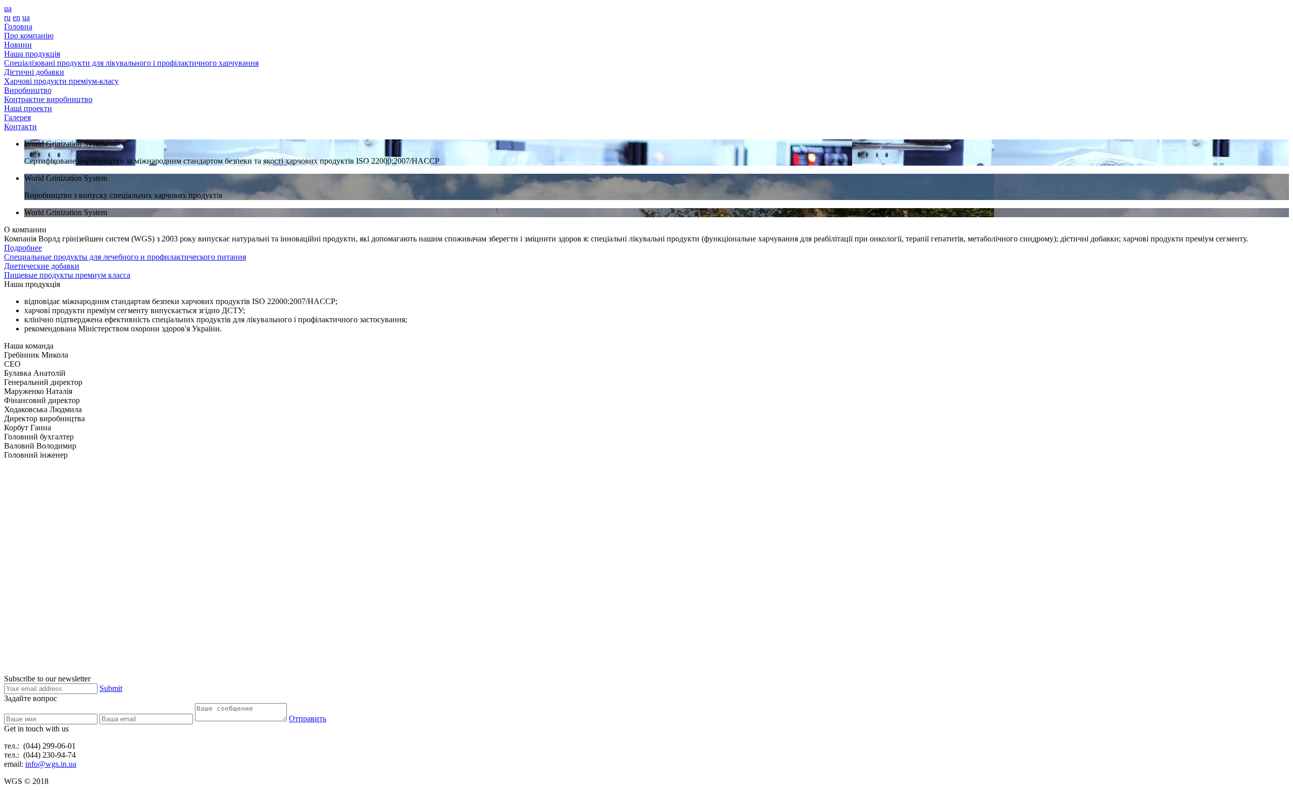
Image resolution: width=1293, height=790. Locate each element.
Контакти (20, 126)
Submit (111, 688)
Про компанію (29, 35)
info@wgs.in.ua (50, 764)
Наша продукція (32, 54)
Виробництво (28, 90)
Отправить (307, 718)
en (16, 17)
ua (8, 8)
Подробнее (23, 247)
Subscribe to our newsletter (47, 678)
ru (7, 17)
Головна (18, 26)
